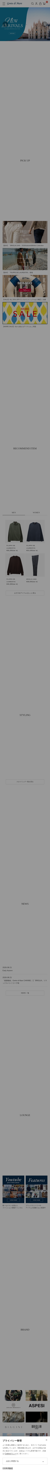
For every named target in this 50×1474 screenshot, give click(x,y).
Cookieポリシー (11, 1454)
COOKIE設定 (8, 1468)
